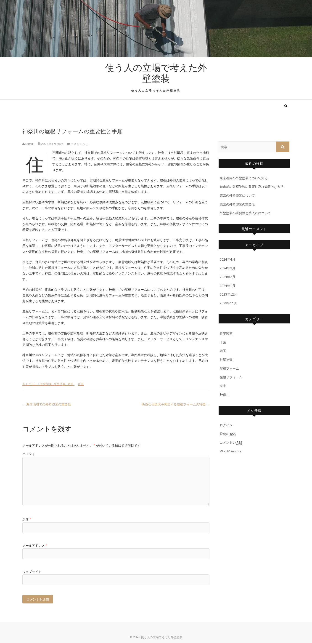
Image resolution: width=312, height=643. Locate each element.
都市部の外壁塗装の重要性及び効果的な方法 (252, 187)
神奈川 (224, 394)
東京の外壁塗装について (237, 195)
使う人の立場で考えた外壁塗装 (156, 73)
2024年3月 (227, 268)
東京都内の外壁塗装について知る (244, 178)
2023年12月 (228, 294)
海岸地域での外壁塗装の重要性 (46, 404)
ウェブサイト (32, 572)
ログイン (226, 425)
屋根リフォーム (231, 377)
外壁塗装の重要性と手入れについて (245, 213)
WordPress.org (230, 451)
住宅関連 (46, 383)
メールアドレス (34, 545)
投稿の (228, 434)
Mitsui (29, 144)
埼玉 (223, 351)
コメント (28, 454)
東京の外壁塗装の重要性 (237, 204)
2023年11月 (228, 303)
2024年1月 (227, 286)
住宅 (81, 383)
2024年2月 (227, 277)
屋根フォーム (229, 368)
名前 (26, 519)
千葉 (223, 342)
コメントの (231, 442)
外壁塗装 (60, 383)
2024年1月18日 (51, 144)
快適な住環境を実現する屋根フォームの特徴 (175, 404)
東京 (71, 383)
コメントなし (79, 144)
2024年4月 (227, 259)
